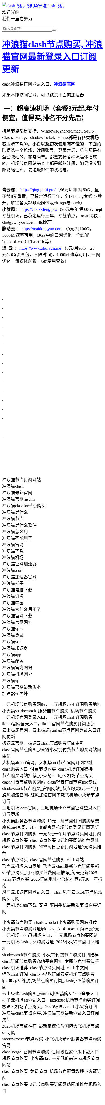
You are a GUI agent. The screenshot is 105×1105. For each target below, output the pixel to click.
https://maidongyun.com (42, 228)
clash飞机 (55, 6)
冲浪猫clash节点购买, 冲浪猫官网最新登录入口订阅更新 (52, 56)
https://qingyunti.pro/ (38, 190)
